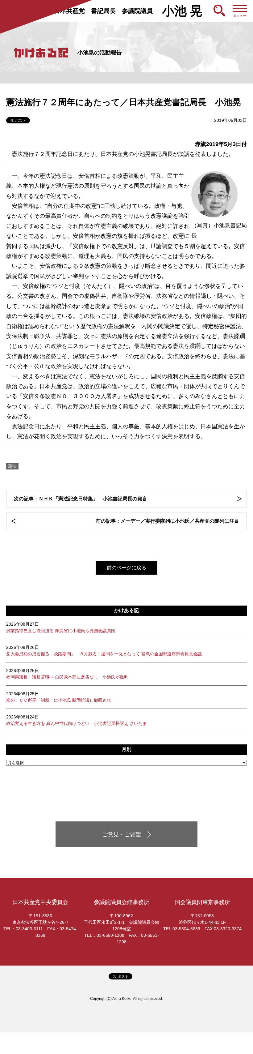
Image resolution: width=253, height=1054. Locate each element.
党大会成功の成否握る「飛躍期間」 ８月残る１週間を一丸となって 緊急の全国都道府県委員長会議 (104, 650)
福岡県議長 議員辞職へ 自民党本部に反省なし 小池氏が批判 (67, 673)
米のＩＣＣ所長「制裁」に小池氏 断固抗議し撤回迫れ (58, 697)
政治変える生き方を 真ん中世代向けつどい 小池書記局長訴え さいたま (76, 720)
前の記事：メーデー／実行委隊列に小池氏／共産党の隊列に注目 (167, 521)
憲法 (12, 466)
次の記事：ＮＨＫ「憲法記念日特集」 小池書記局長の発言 (83, 498)
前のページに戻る (126, 567)
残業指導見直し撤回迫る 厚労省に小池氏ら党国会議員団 (60, 627)
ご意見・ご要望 (121, 834)
